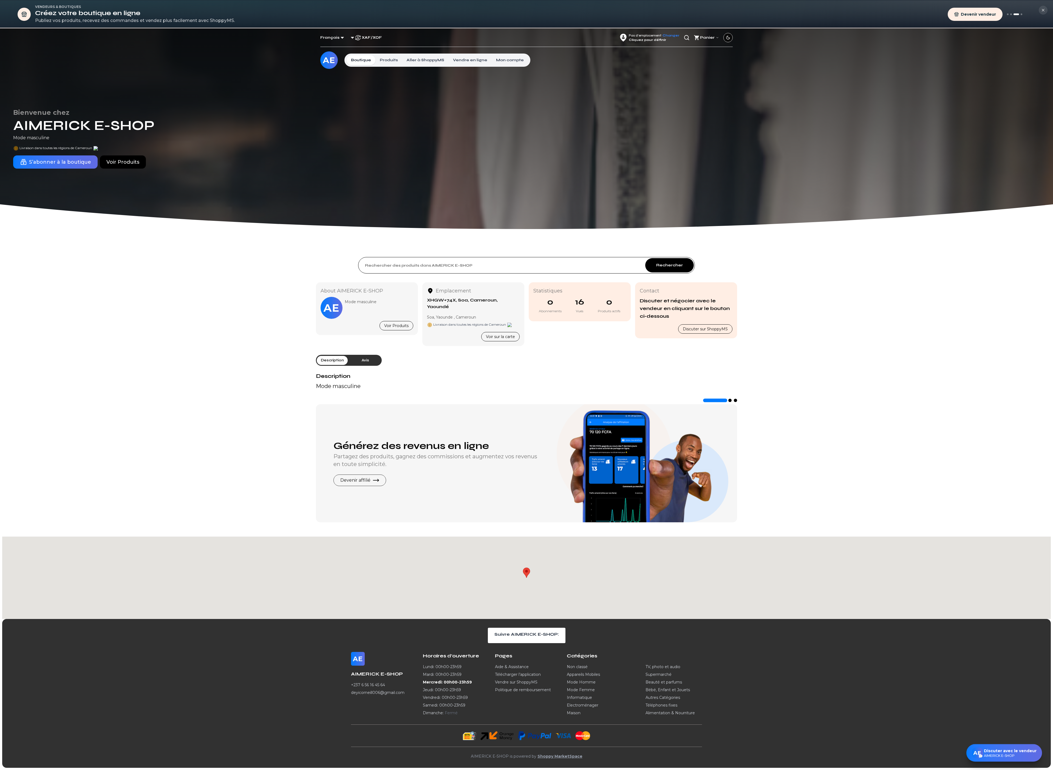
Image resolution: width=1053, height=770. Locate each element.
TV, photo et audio (663, 666)
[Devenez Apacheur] (1021, 14)
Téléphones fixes (661, 705)
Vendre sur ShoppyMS (516, 682)
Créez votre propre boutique (408, 445)
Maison (574, 712)
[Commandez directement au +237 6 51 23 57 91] (1008, 14)
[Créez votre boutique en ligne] (1016, 14)
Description (333, 376)
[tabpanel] (526, 381)
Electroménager (582, 705)
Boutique (361, 60)
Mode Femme (581, 689)
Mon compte (510, 60)
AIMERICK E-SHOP (83, 125)
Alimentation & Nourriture (670, 712)
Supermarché (659, 674)
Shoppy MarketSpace (559, 756)
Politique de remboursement (523, 689)
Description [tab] (332, 360)
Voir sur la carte (500, 336)
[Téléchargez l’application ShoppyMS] (1011, 14)
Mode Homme (581, 682)
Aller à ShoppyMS (425, 60)
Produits (389, 60)
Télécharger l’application (518, 674)
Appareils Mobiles (583, 674)
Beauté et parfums (664, 682)
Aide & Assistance (512, 666)
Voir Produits (396, 325)
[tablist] (349, 360)
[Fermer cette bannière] (1043, 10)
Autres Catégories (663, 697)
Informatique (579, 697)
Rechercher (669, 265)
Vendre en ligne (470, 60)
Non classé (577, 666)
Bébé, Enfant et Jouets (668, 689)
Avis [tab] (365, 360)
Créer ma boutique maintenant (374, 480)
